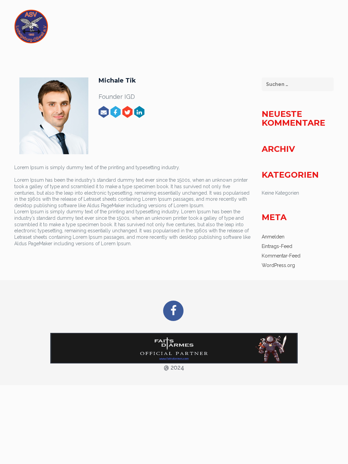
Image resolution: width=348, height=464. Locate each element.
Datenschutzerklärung (291, 28)
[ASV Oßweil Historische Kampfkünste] (31, 26)
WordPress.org (278, 265)
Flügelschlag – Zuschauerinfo (125, 28)
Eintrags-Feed (277, 246)
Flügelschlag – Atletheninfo (212, 28)
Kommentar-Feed (281, 255)
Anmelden (273, 236)
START (68, 28)
